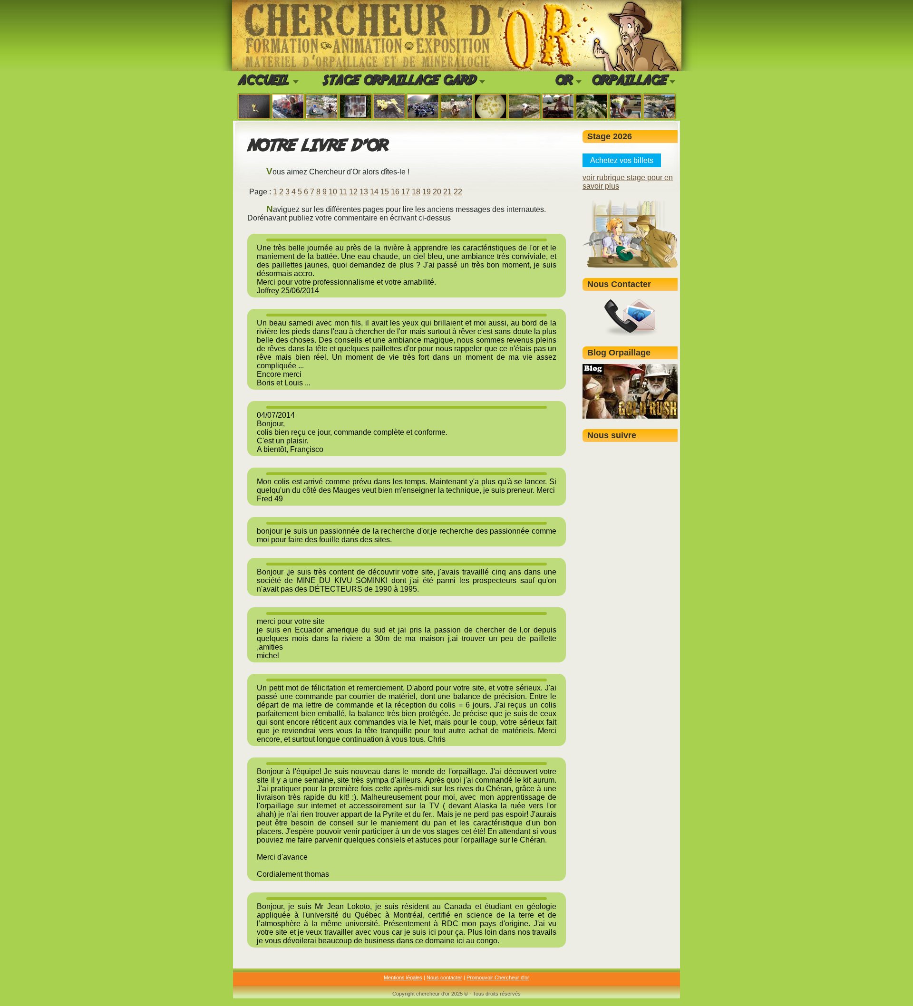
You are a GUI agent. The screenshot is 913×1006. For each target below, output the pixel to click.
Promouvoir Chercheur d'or (497, 977)
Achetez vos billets (621, 160)
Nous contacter (444, 977)
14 (374, 192)
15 (384, 192)
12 (353, 192)
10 (333, 192)
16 (395, 192)
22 (458, 192)
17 (405, 192)
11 (343, 192)
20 (437, 192)
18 (416, 192)
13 (363, 192)
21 (447, 192)
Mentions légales (403, 977)
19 (426, 192)
